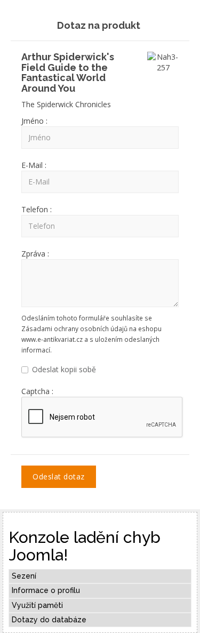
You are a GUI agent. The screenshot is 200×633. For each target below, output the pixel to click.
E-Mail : (33, 165)
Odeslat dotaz (59, 476)
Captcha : (37, 391)
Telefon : (36, 209)
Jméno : (34, 121)
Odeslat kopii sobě (64, 369)
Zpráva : (35, 254)
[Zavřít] (180, 23)
